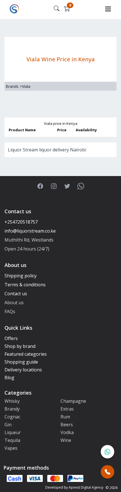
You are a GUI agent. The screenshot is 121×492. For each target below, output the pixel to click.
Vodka (67, 432)
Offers (11, 338)
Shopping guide (21, 362)
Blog (9, 377)
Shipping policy (21, 276)
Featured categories (26, 354)
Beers (66, 424)
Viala (26, 86)
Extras (67, 409)
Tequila (12, 440)
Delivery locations (23, 370)
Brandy (12, 409)
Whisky (12, 401)
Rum (65, 417)
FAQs (10, 311)
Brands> (14, 86)
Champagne (73, 401)
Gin (8, 424)
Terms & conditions (25, 285)
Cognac (12, 417)
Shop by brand (20, 346)
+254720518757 (21, 222)
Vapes (11, 448)
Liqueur (13, 432)
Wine (65, 440)
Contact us (16, 293)
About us (14, 302)
